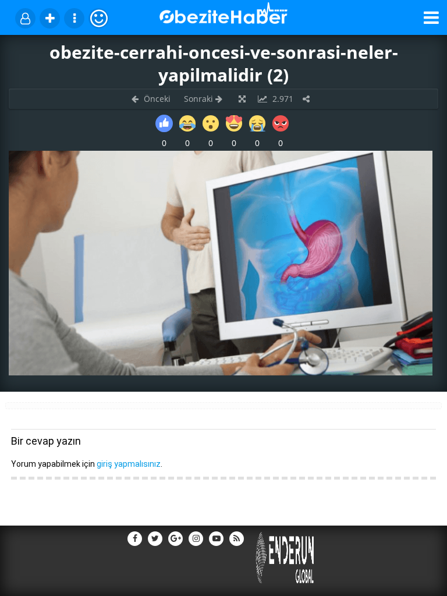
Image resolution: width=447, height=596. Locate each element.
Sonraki (199, 98)
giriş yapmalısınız (129, 464)
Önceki (156, 98)
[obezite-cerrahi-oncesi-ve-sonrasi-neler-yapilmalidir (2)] (220, 372)
